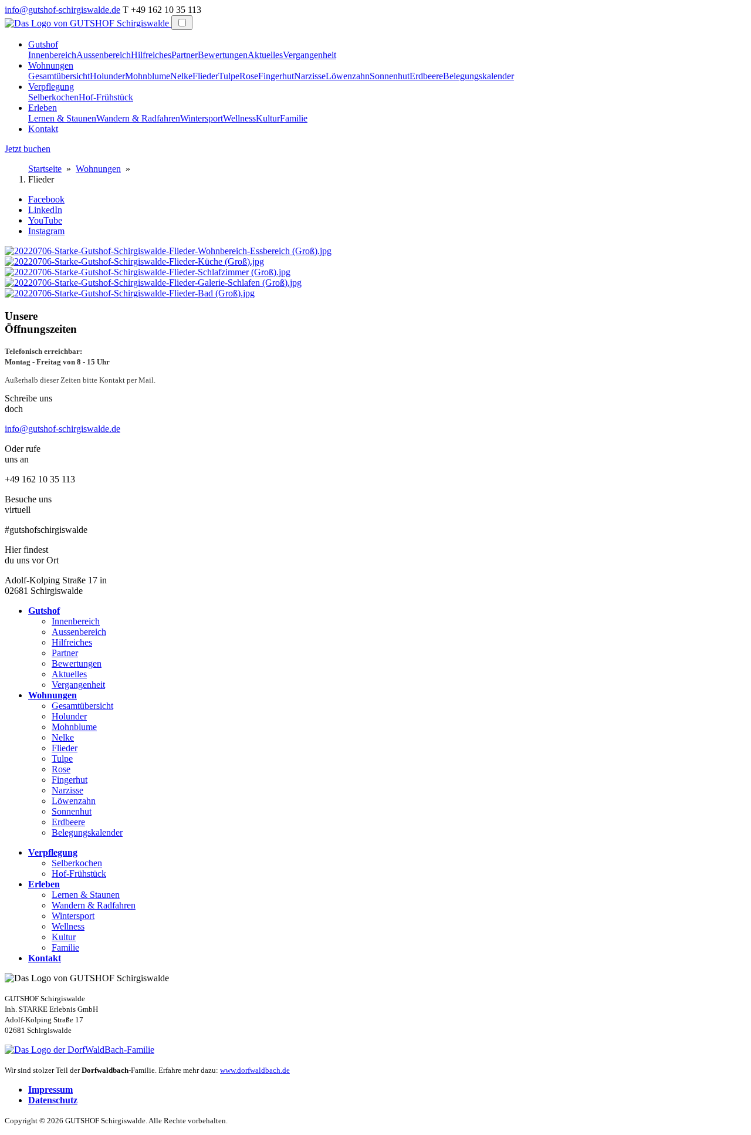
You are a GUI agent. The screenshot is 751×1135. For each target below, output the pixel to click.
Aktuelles (265, 55)
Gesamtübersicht (59, 76)
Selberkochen (53, 97)
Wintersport (201, 118)
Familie (293, 118)
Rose (248, 76)
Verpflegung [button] (51, 87)
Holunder (107, 76)
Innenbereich (52, 55)
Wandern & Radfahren (138, 118)
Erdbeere (426, 76)
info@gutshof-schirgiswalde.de (62, 10)
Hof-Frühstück (106, 97)
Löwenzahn (348, 76)
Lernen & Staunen (62, 118)
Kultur (268, 118)
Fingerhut (276, 76)
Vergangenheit (309, 55)
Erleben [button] (42, 108)
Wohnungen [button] (50, 65)
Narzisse (310, 76)
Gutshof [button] (43, 44)
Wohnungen (98, 169)
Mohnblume (147, 76)
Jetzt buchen (27, 149)
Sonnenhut (390, 76)
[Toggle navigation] (181, 22)
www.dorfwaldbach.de (255, 1070)
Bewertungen (223, 55)
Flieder (205, 76)
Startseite (45, 169)
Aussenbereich (103, 55)
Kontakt (43, 129)
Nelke (181, 76)
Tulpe (228, 76)
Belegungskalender (478, 76)
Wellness (239, 118)
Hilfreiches (151, 55)
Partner (184, 55)
